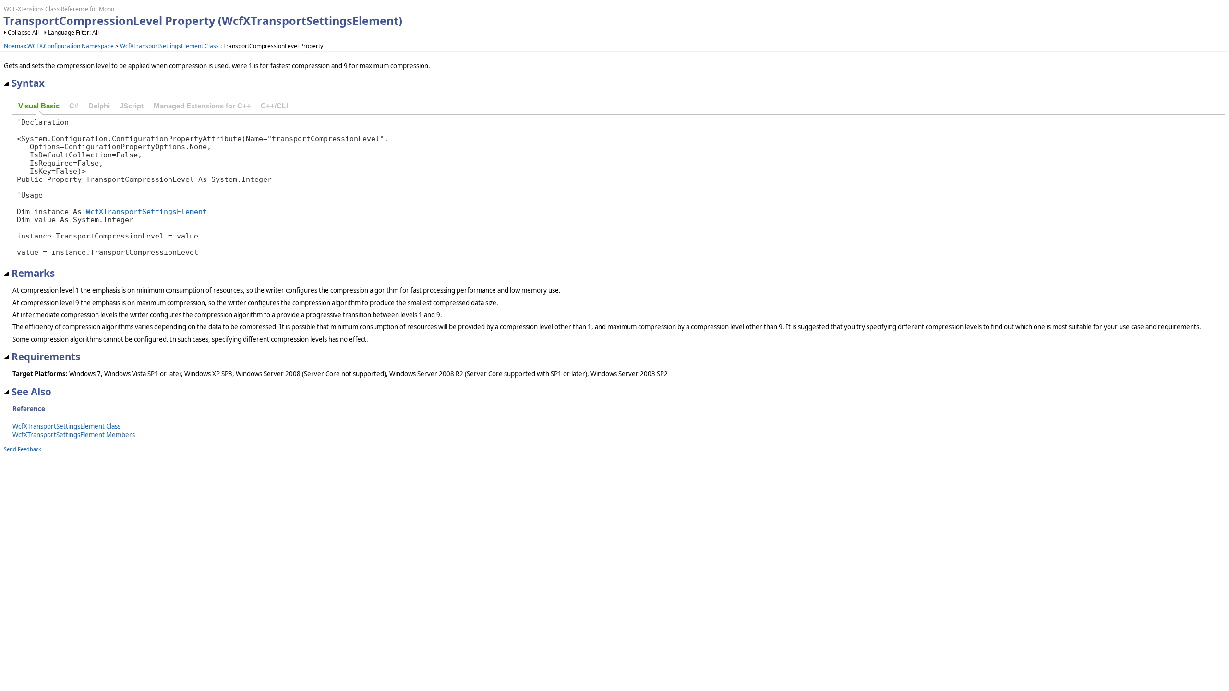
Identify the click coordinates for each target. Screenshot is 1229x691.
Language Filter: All (73, 32)
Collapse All (23, 32)
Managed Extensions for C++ (202, 106)
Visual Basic (39, 106)
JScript (132, 106)
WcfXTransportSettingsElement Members (73, 434)
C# (73, 106)
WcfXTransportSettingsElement (146, 211)
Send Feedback (22, 449)
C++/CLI (274, 106)
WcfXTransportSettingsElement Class (169, 46)
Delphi (99, 106)
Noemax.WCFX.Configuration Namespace (59, 46)
